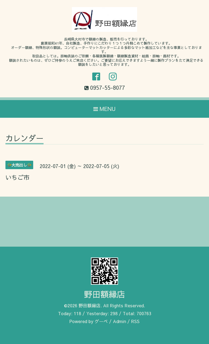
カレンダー (24, 138)
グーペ (101, 321)
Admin (119, 321)
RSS (135, 321)
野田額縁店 (104, 294)
